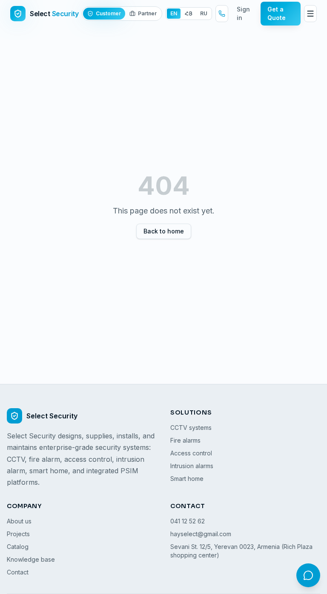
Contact (18, 572)
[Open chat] (308, 575)
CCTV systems (191, 427)
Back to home (163, 231)
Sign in (243, 13)
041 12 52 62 (187, 521)
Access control (191, 453)
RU (203, 13)
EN (173, 13)
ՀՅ (188, 13)
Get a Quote (276, 13)
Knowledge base (31, 559)
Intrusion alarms (191, 465)
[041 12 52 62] (221, 13)
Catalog (18, 546)
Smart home (187, 478)
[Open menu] (310, 13)
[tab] (104, 14)
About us (19, 521)
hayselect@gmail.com (200, 533)
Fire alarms (185, 440)
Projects (18, 533)
